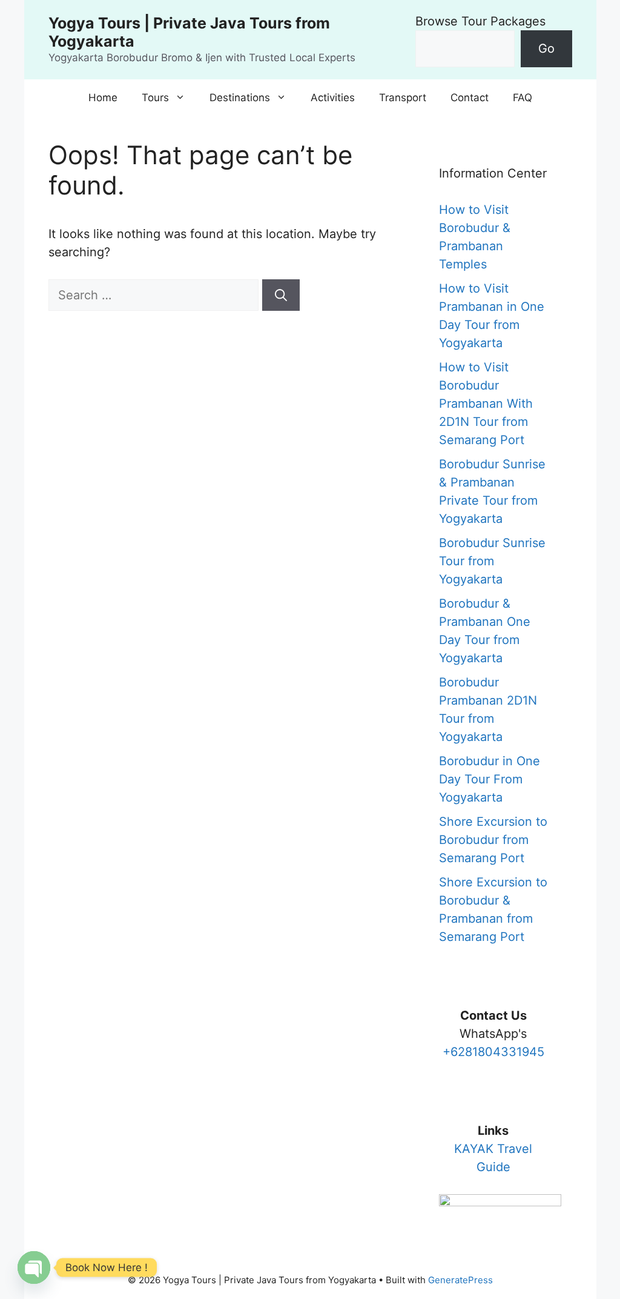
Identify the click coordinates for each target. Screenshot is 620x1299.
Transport (402, 97)
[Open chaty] (34, 1267)
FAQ (522, 97)
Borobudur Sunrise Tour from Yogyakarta (492, 561)
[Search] (281, 295)
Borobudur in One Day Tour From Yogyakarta (489, 779)
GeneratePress (460, 1280)
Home (102, 97)
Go (546, 48)
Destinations (239, 97)
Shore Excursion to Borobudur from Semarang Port (493, 839)
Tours (155, 97)
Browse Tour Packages (480, 21)
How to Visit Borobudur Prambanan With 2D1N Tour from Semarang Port (486, 403)
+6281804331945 (493, 1052)
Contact (469, 97)
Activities (333, 97)
